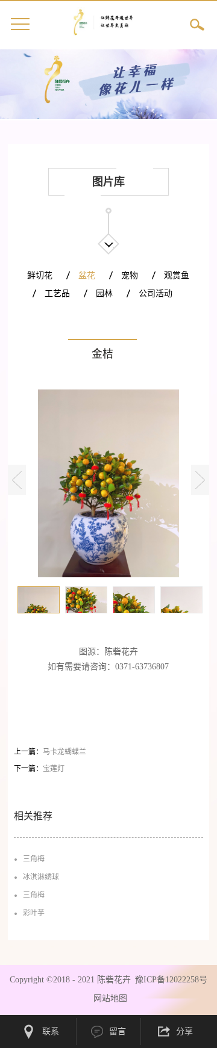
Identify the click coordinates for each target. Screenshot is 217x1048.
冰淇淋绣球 (41, 877)
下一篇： (39, 768)
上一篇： (50, 752)
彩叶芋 (34, 913)
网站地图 (108, 998)
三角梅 (34, 859)
